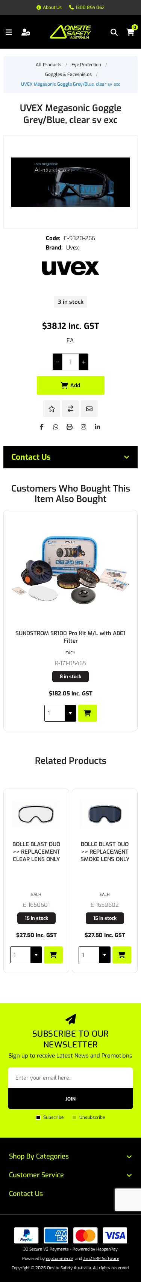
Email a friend (89, 408)
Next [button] (131, 758)
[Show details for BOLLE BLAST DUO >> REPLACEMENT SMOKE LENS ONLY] (44, 815)
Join (70, 1099)
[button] (70, 713)
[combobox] (55, 713)
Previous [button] (9, 758)
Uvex (72, 247)
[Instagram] (83, 427)
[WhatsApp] (56, 427)
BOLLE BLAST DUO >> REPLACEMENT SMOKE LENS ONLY (44, 852)
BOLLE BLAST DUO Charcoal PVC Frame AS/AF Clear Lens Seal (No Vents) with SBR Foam (112, 863)
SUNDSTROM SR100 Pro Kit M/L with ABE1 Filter (70, 637)
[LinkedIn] (97, 427)
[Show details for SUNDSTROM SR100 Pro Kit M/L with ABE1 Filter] (70, 570)
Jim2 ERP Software (101, 1258)
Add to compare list (70, 408)
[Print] (70, 427)
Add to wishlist (51, 408)
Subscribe (53, 1117)
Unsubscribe (92, 1117)
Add (75, 385)
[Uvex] (71, 268)
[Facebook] (42, 427)
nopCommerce (59, 1258)
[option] (44, 881)
